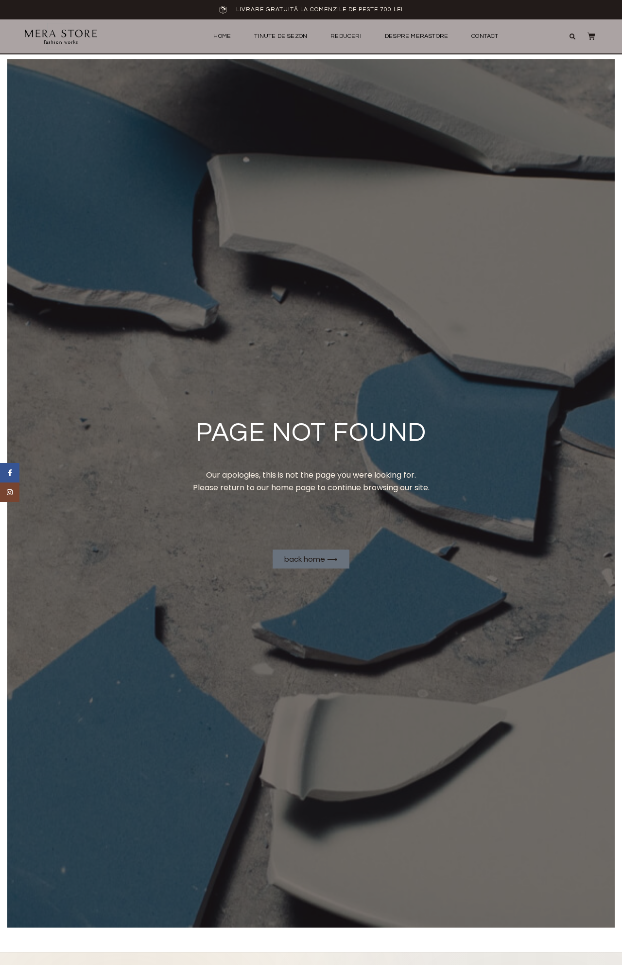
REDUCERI (346, 36)
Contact (484, 36)
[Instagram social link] (9, 492)
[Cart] (586, 36)
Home (222, 36)
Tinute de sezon (280, 36)
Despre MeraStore (416, 36)
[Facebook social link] (9, 472)
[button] (572, 37)
